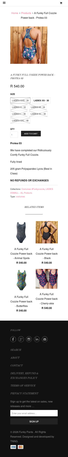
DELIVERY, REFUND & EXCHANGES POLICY (24, 375)
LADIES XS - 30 (41, 100)
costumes (20, 196)
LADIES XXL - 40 (20, 120)
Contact (16, 365)
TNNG (14, 441)
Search (15, 350)
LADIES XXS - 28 (20, 100)
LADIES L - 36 (19, 113)
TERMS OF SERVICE (22, 386)
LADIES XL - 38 (38, 113)
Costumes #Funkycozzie (33, 188)
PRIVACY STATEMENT (24, 393)
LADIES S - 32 (19, 107)
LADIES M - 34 (38, 107)
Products (26, 13)
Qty (12, 128)
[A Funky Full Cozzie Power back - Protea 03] (28, 45)
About (14, 358)
